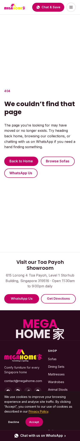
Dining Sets (56, 367)
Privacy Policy (38, 411)
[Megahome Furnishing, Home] (14, 7)
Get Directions (58, 299)
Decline (13, 422)
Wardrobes (56, 382)
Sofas (52, 359)
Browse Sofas (57, 161)
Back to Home (21, 161)
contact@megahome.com (23, 381)
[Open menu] (71, 7)
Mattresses (56, 374)
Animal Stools (58, 390)
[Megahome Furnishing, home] (23, 355)
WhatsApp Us (20, 173)
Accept (34, 422)
